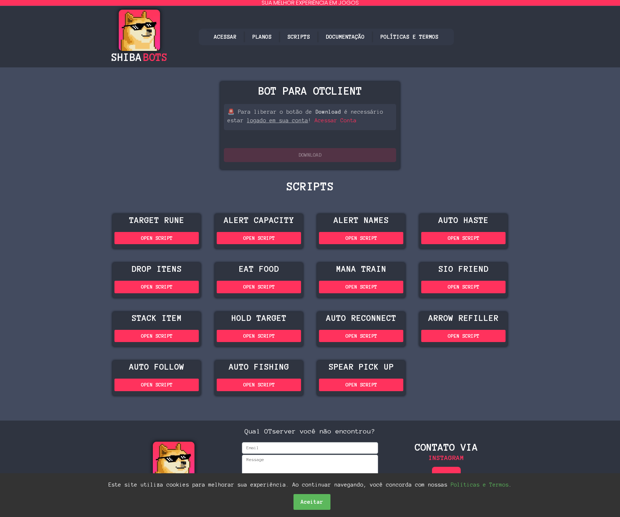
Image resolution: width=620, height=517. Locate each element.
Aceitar (312, 502)
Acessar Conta (336, 120)
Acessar (225, 37)
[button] (310, 155)
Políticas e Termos (409, 37)
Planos (262, 37)
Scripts (298, 37)
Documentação (345, 37)
